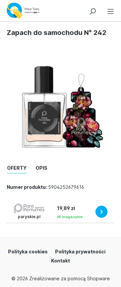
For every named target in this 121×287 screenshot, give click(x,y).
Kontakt (60, 260)
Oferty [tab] (17, 168)
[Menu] (110, 10)
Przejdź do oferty (101, 212)
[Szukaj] (92, 10)
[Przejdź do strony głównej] (25, 10)
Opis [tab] (41, 168)
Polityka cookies (28, 251)
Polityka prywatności (80, 251)
